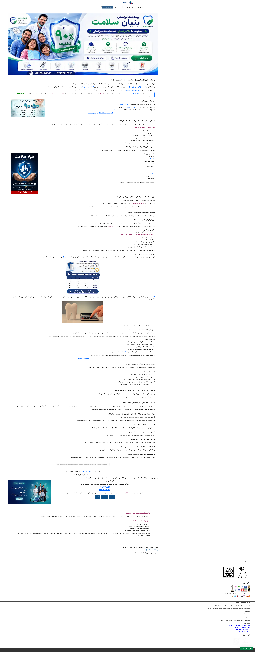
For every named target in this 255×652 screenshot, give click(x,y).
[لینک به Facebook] (8, 650)
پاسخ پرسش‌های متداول (243, 632)
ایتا (96, 497)
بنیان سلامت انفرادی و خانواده (242, 628)
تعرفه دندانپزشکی (85, 471)
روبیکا (104, 497)
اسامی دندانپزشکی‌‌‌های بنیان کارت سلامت (239, 625)
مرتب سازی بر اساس (152, 549)
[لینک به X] (10, 650)
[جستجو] (101, 7)
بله (110, 497)
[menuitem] (151, 7)
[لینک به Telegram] (6, 650)
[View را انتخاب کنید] (144, 549)
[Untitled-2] (127, 2)
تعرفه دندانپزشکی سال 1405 (243, 630)
